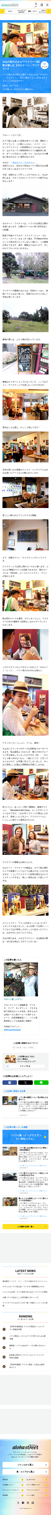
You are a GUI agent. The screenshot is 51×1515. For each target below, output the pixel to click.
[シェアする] (9, 1082)
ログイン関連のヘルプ (33, 1485)
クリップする (25, 1066)
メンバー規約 (30, 1495)
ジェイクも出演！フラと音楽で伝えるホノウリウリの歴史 (25, 1292)
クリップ (44, 67)
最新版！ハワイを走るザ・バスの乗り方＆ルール (27, 1347)
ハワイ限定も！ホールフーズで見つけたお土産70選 (27, 1337)
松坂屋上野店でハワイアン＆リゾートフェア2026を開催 (26, 1356)
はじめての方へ (31, 1479)
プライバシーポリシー (33, 1490)
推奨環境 (5, 1495)
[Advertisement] (14, 1421)
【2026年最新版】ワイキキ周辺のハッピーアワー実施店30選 (26, 1328)
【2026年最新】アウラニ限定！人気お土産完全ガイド (26, 1365)
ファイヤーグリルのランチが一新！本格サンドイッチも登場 (25, 1304)
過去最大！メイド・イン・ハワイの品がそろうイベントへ (25, 1281)
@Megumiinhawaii (12, 1030)
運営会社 (5, 1479)
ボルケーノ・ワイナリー (23, 162)
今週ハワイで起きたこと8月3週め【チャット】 (20, 1297)
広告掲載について (7, 1485)
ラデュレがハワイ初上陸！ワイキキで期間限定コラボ (23, 1287)
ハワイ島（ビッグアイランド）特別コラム (17, 89)
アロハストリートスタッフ (10, 1490)
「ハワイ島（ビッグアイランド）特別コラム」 (25, 1137)
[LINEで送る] (41, 1082)
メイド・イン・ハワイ (25, 1047)
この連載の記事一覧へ (25, 1227)
